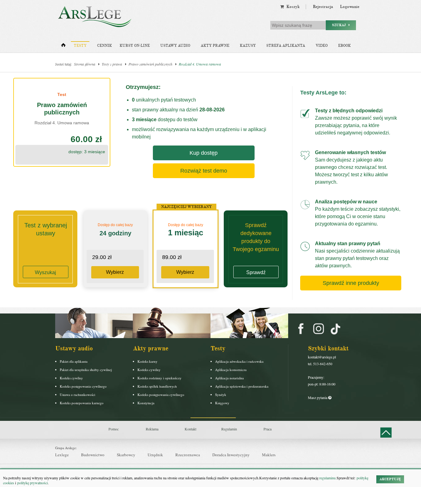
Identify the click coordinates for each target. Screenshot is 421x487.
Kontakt (190, 428)
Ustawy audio (175, 45)
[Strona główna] (63, 46)
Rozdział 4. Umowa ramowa (200, 64)
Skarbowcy (126, 454)
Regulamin (229, 428)
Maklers (269, 454)
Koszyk (292, 6)
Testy (80, 45)
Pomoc (113, 428)
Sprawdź (256, 272)
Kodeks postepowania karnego (82, 403)
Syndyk (220, 394)
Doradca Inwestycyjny (231, 454)
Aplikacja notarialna (229, 378)
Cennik (104, 45)
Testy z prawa (112, 64)
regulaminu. (327, 477)
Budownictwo (92, 454)
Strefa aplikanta (285, 45)
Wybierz (115, 272)
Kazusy (248, 45)
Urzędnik (155, 454)
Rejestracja (323, 6)
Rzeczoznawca (187, 454)
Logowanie (349, 6)
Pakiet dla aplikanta (74, 361)
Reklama (152, 428)
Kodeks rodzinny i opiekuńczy (159, 378)
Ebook (344, 45)
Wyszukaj (45, 272)
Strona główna (84, 64)
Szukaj (340, 25)
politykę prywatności (32, 482)
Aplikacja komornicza (231, 369)
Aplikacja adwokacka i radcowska (239, 361)
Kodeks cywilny (71, 378)
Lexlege (62, 454)
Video (322, 45)
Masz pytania (318, 397)
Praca (268, 428)
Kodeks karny (147, 361)
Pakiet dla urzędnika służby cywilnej (86, 369)
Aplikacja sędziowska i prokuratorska (241, 386)
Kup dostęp (204, 153)
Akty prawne (215, 45)
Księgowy (222, 403)
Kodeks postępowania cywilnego (83, 386)
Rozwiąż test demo (203, 171)
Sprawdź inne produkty (351, 283)
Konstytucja (145, 403)
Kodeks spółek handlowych (157, 386)
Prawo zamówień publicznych (150, 64)
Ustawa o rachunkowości (77, 394)
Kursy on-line (135, 45)
